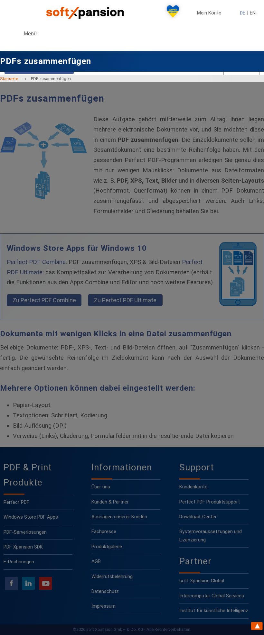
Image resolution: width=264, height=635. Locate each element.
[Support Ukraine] (172, 13)
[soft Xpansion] (86, 13)
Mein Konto (209, 13)
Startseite (9, 78)
